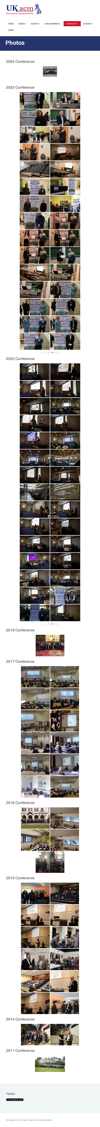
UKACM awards (52, 23)
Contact (87, 23)
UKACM (21, 23)
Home (11, 23)
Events (35, 23)
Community (72, 23)
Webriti (49, 1120)
